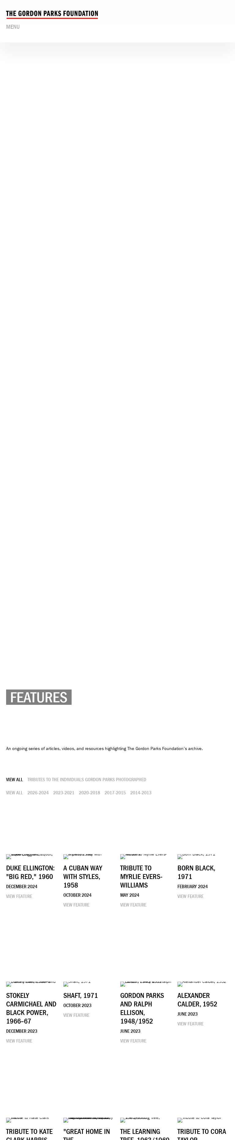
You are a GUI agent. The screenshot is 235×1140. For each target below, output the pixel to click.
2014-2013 (140, 793)
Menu (13, 27)
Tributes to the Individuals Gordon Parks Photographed (87, 779)
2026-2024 (38, 793)
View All (14, 779)
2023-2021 (63, 793)
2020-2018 (89, 793)
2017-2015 (115, 793)
